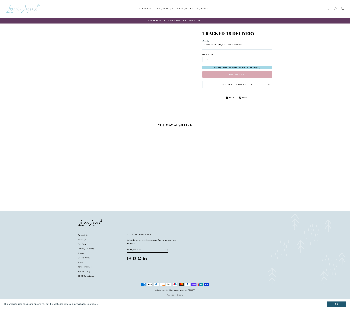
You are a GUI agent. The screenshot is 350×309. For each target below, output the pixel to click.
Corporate (204, 9)
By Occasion (165, 9)
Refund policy (84, 271)
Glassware (146, 9)
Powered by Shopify (175, 295)
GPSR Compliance (86, 276)
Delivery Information (237, 85)
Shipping (218, 44)
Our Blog (82, 244)
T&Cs (80, 262)
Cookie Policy (84, 258)
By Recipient (185, 9)
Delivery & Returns (86, 249)
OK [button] (336, 304)
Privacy (81, 253)
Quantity (208, 54)
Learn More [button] (93, 304)
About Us (82, 240)
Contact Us (83, 235)
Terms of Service (85, 267)
